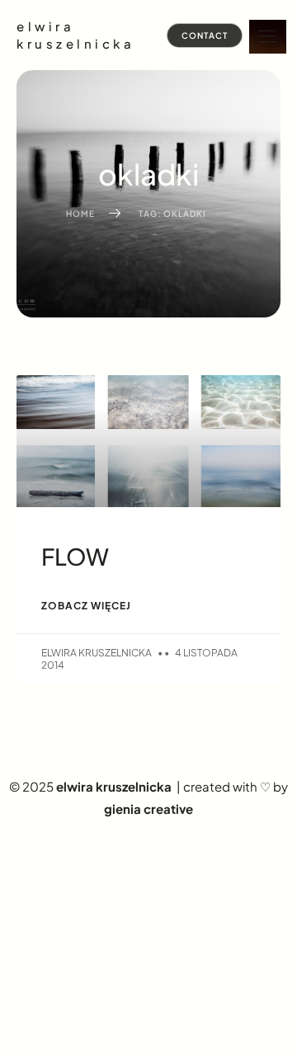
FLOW (75, 556)
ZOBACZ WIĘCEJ (86, 605)
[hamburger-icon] (267, 37)
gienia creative (148, 808)
